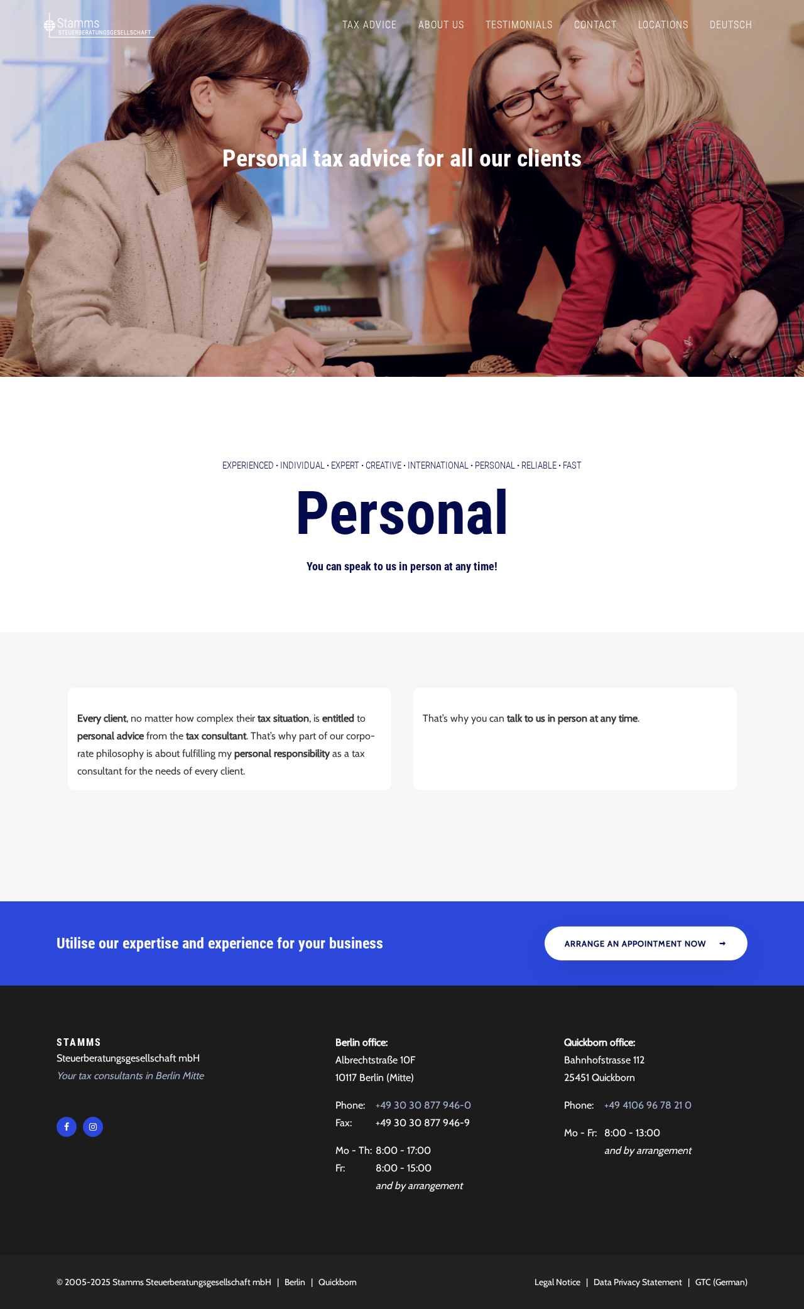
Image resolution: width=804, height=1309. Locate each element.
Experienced (248, 465)
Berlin (295, 1282)
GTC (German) (721, 1282)
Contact (595, 25)
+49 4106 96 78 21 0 (648, 1105)
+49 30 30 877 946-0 (423, 1105)
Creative (383, 465)
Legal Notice (557, 1282)
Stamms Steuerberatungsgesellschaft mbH (191, 1282)
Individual (302, 465)
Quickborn (337, 1282)
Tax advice (369, 25)
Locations (663, 25)
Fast (572, 465)
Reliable (539, 465)
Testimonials (519, 25)
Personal (495, 465)
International (438, 465)
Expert (345, 465)
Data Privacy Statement (638, 1282)
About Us (441, 25)
